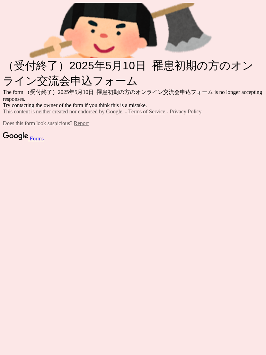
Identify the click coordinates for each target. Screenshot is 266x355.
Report (81, 123)
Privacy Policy (186, 111)
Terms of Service (146, 111)
